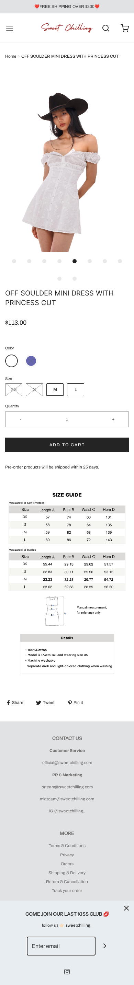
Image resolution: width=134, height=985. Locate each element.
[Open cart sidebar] (124, 28)
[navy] (31, 361)
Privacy (67, 855)
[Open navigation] (9, 28)
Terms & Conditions (67, 845)
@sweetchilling (68, 811)
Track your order (67, 890)
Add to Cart (67, 444)
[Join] (105, 946)
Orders (67, 863)
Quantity (12, 406)
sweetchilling (78, 925)
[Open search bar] (105, 28)
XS (14, 389)
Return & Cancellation (67, 881)
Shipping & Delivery (67, 872)
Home (10, 56)
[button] (67, 162)
